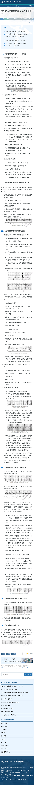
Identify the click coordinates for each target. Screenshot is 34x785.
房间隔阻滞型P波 (5, 752)
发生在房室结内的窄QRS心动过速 (15, 41)
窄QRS (3, 653)
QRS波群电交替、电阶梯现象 (8, 715)
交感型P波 (3, 739)
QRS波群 (8, 653)
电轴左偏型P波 (5, 726)
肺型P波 (3, 732)
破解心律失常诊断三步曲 (7, 711)
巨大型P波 (3, 742)
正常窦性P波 (4, 723)
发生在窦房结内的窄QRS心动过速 (15, 31)
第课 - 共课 (29, 653)
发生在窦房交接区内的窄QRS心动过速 (17, 34)
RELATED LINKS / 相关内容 (9, 683)
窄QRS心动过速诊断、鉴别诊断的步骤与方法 (15, 662)
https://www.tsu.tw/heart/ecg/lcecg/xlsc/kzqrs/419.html (16, 668)
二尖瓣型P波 (4, 729)
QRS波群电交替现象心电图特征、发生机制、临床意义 (14, 692)
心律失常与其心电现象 (26, 19)
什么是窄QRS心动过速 (9, 659)
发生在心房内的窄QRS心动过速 (15, 36)
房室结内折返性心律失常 (7, 708)
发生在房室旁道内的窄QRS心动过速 (16, 43)
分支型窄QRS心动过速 (12, 46)
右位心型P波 (4, 748)
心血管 (2, 19)
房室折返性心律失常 (6, 705)
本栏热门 (30, 6)
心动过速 (13, 653)
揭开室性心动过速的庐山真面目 (9, 689)
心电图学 (7, 19)
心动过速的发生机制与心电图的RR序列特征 (12, 686)
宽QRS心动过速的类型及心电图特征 (10, 702)
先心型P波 (3, 736)
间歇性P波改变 (5, 745)
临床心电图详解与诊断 (15, 19)
